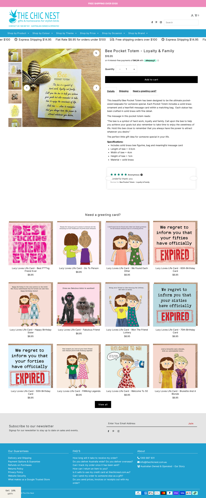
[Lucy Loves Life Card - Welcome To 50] (127, 366)
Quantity (109, 69)
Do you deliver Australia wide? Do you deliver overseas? (103, 461)
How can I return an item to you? (90, 468)
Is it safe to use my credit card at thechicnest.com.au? (101, 472)
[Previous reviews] (109, 178)
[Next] (96, 88)
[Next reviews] (193, 178)
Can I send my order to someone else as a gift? (98, 475)
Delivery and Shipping (19, 457)
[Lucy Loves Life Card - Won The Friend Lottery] (127, 304)
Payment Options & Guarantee (24, 461)
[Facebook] (152, 22)
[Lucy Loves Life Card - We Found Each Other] (127, 243)
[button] (151, 178)
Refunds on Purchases (20, 465)
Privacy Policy (15, 472)
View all (103, 404)
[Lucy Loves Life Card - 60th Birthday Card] (175, 243)
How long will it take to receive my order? (95, 457)
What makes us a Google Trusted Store (29, 479)
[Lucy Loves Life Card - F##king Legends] (78, 366)
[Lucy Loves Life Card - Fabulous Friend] (78, 304)
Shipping (124, 91)
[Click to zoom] (96, 53)
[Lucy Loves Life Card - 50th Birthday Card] (30, 366)
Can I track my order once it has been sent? (96, 465)
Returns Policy (15, 468)
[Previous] (27, 88)
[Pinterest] (156, 22)
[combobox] (181, 22)
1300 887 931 (147, 457)
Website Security (17, 475)
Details (111, 91)
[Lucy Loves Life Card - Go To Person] (78, 243)
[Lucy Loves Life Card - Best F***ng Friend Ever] (30, 243)
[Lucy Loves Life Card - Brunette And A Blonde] (175, 366)
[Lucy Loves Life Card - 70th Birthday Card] (175, 304)
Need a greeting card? (144, 91)
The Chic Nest (28, 493)
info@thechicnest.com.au (153, 462)
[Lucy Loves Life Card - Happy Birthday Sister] (30, 304)
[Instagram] (160, 22)
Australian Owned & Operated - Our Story (163, 466)
